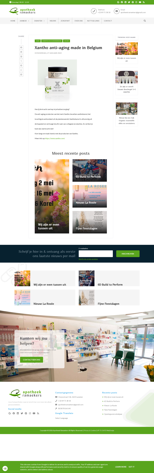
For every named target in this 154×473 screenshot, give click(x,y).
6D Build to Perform (112, 401)
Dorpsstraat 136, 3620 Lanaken (70, 397)
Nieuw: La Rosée (110, 405)
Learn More (120, 467)
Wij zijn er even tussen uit (113, 397)
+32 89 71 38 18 (104, 12)
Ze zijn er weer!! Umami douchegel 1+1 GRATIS (126, 89)
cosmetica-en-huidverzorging (52, 41)
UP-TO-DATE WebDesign (105, 430)
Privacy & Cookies (90, 430)
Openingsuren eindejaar (113, 414)
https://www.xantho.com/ (55, 138)
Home (37, 41)
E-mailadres (83, 248)
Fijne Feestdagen (110, 410)
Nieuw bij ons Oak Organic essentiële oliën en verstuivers (127, 120)
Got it (131, 467)
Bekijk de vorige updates (88, 259)
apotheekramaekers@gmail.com (133, 12)
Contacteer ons (31, 360)
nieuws (66, 41)
